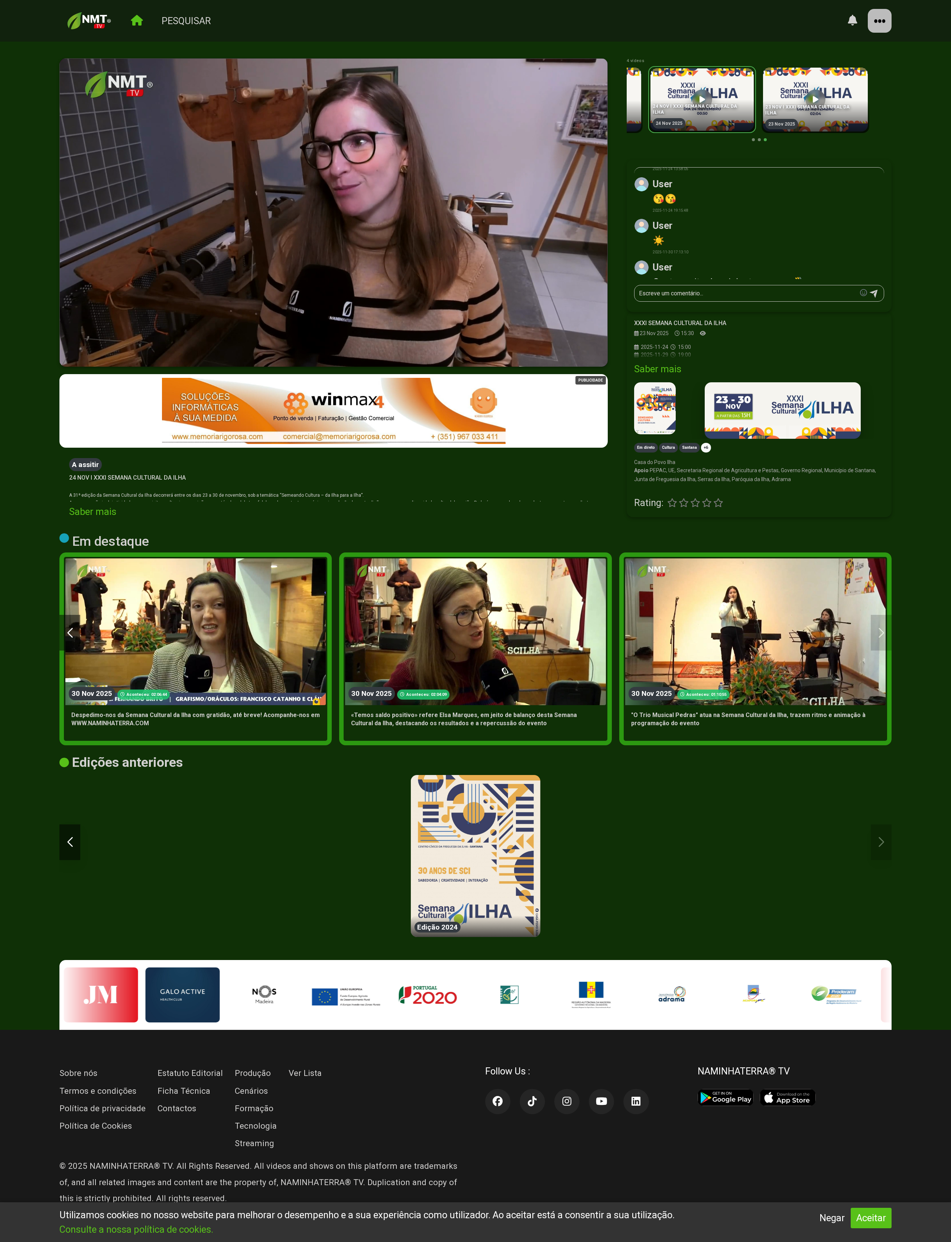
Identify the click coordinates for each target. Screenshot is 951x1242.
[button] (333, 212)
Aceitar (871, 1217)
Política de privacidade (102, 1108)
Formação (254, 1108)
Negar (832, 1217)
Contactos (177, 1108)
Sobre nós (78, 1073)
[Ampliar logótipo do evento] (655, 408)
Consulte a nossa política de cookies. (136, 1229)
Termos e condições (97, 1091)
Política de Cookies (95, 1126)
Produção (253, 1073)
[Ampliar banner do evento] (782, 410)
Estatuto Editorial (190, 1073)
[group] (702, 99)
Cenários (251, 1091)
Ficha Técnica (184, 1091)
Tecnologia (256, 1126)
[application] (333, 212)
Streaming (254, 1143)
